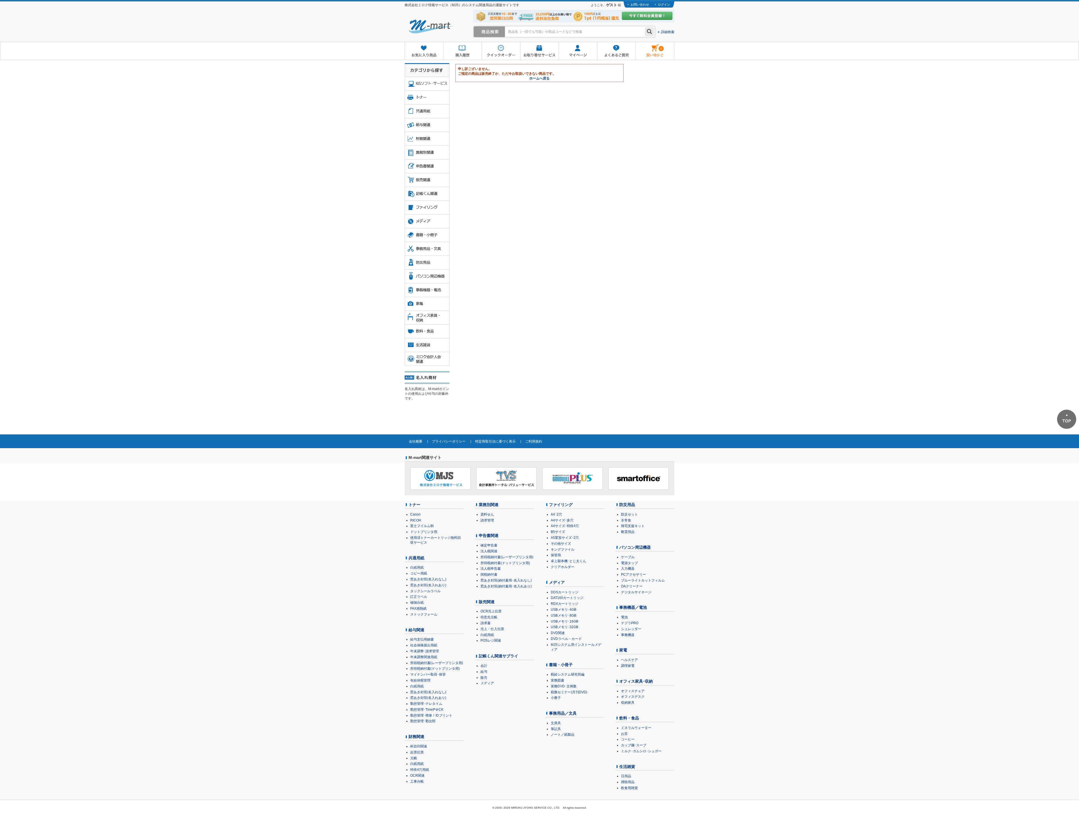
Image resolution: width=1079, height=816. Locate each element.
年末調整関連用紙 (423, 657)
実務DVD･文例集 (564, 686)
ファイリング (561, 504)
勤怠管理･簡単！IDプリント (431, 715)
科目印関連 (418, 746)
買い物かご (649, 46)
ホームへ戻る (539, 78)
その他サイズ (561, 544)
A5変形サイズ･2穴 (565, 538)
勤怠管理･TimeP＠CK (426, 710)
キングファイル (562, 549)
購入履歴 (462, 51)
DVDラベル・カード (566, 639)
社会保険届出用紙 (423, 645)
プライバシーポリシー (449, 441)
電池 (624, 617)
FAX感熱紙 (418, 608)
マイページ (578, 51)
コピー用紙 (418, 573)
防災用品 (627, 504)
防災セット (629, 514)
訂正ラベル (418, 597)
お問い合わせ (640, 4)
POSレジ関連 (490, 640)
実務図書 (557, 680)
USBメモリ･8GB (563, 615)
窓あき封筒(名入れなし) (428, 579)
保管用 (556, 555)
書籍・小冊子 (561, 664)
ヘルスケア (629, 660)
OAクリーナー (632, 586)
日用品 (626, 776)
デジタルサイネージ (636, 592)
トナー (414, 504)
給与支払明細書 (422, 639)
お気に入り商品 (424, 51)
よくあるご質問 (616, 51)
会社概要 (415, 441)
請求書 (485, 623)
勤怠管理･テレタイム (426, 704)
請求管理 (487, 520)
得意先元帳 (488, 617)
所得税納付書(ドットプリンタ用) (435, 669)
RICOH (415, 520)
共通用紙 (416, 558)
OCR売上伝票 (491, 611)
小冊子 (556, 698)
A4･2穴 (556, 514)
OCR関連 (417, 776)
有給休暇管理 (420, 680)
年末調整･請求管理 (424, 651)
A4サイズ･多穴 (562, 520)
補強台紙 (417, 603)
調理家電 (627, 666)
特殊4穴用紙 (419, 770)
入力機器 (627, 569)
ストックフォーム (423, 614)
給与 (483, 672)
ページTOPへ (1066, 419)
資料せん (487, 514)
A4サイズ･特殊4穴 (565, 526)
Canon (415, 514)
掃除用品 (627, 782)
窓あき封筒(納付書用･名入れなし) (506, 580)
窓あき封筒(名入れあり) (428, 585)
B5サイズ (558, 532)
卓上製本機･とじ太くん (568, 561)
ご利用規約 (533, 441)
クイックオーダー (501, 51)
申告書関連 (488, 535)
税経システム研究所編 (567, 674)
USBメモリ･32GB (564, 627)
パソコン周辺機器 (635, 547)
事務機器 (627, 635)
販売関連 (487, 602)
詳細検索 (667, 32)
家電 (623, 650)
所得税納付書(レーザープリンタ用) (436, 663)
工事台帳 (417, 781)
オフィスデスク (633, 697)
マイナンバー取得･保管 (428, 674)
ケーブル (627, 557)
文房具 (556, 723)
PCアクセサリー (633, 574)
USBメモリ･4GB (563, 610)
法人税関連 (488, 551)
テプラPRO (629, 623)
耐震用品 (627, 532)
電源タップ (629, 563)
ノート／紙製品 (562, 735)
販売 (483, 678)
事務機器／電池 (633, 607)
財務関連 (416, 736)
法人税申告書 (490, 569)
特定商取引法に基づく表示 (495, 441)
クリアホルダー (562, 567)
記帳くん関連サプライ (498, 656)
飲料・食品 (629, 718)
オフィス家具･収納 (636, 681)
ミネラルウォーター (636, 728)
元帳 (413, 758)
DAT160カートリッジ (567, 598)
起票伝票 (417, 752)
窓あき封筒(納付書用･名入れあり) (506, 586)
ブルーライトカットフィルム (643, 580)
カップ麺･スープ (633, 745)
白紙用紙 (417, 567)
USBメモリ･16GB (564, 621)
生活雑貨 (627, 766)
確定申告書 (488, 545)
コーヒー (627, 739)
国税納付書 (488, 574)
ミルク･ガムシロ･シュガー (641, 751)
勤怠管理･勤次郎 (423, 721)
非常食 (626, 520)
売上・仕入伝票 (492, 629)
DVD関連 (558, 633)
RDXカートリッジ (564, 604)
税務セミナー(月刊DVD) (569, 692)
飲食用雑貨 (629, 788)
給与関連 (416, 630)
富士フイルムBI (422, 526)
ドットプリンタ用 (423, 532)
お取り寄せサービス (539, 51)
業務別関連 (488, 504)
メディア (487, 683)
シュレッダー (631, 629)
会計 (483, 666)
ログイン (664, 4)
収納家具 (627, 703)
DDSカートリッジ (564, 592)
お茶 (624, 734)
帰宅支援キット (633, 526)
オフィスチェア (633, 691)
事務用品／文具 (563, 713)
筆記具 (556, 729)
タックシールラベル (425, 591)
